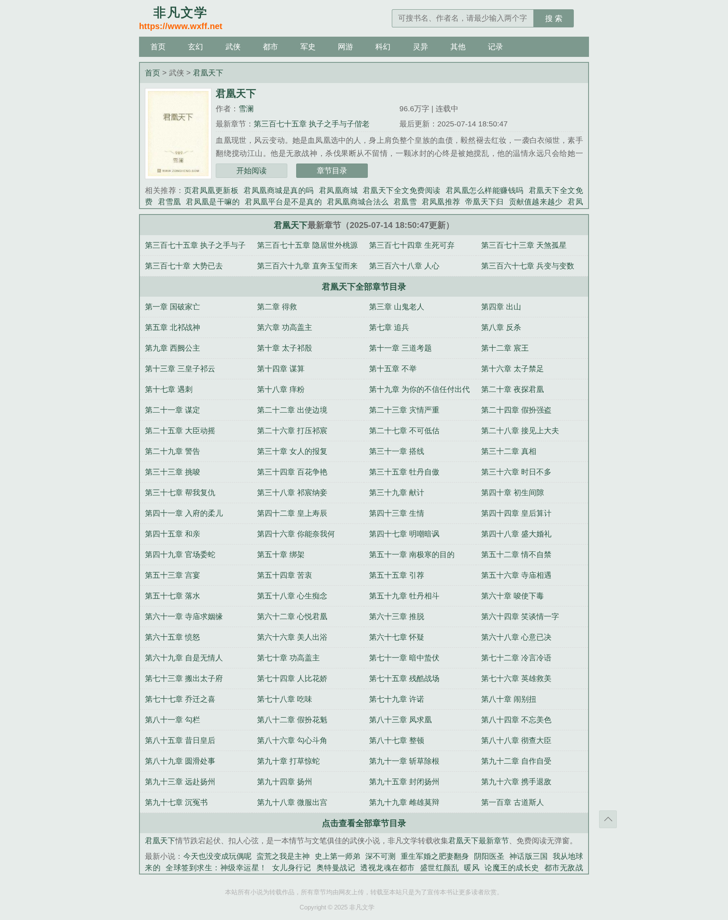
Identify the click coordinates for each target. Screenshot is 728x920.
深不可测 (380, 856)
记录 (495, 47)
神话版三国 (528, 856)
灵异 (420, 47)
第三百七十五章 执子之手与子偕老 (311, 124)
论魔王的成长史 (511, 868)
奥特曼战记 (336, 868)
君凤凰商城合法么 (357, 202)
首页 (158, 47)
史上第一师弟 (337, 856)
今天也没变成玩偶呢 (217, 856)
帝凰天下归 (484, 202)
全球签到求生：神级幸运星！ (216, 868)
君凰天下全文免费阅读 (402, 190)
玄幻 (195, 47)
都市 (270, 47)
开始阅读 (251, 170)
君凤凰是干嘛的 (213, 202)
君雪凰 (169, 202)
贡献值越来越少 (536, 202)
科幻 (383, 47)
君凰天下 (208, 73)
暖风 (471, 868)
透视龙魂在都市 (387, 868)
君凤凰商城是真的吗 (278, 190)
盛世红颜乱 (439, 868)
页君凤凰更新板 (211, 190)
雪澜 (246, 109)
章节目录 (332, 170)
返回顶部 (608, 819)
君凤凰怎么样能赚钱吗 (485, 190)
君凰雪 (405, 202)
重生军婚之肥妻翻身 (435, 856)
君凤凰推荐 (441, 202)
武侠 (233, 47)
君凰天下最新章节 (478, 841)
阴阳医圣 (489, 856)
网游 (345, 47)
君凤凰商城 (338, 190)
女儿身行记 (291, 868)
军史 (308, 47)
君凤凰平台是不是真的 (283, 202)
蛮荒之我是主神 (283, 856)
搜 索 (553, 18)
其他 (458, 47)
